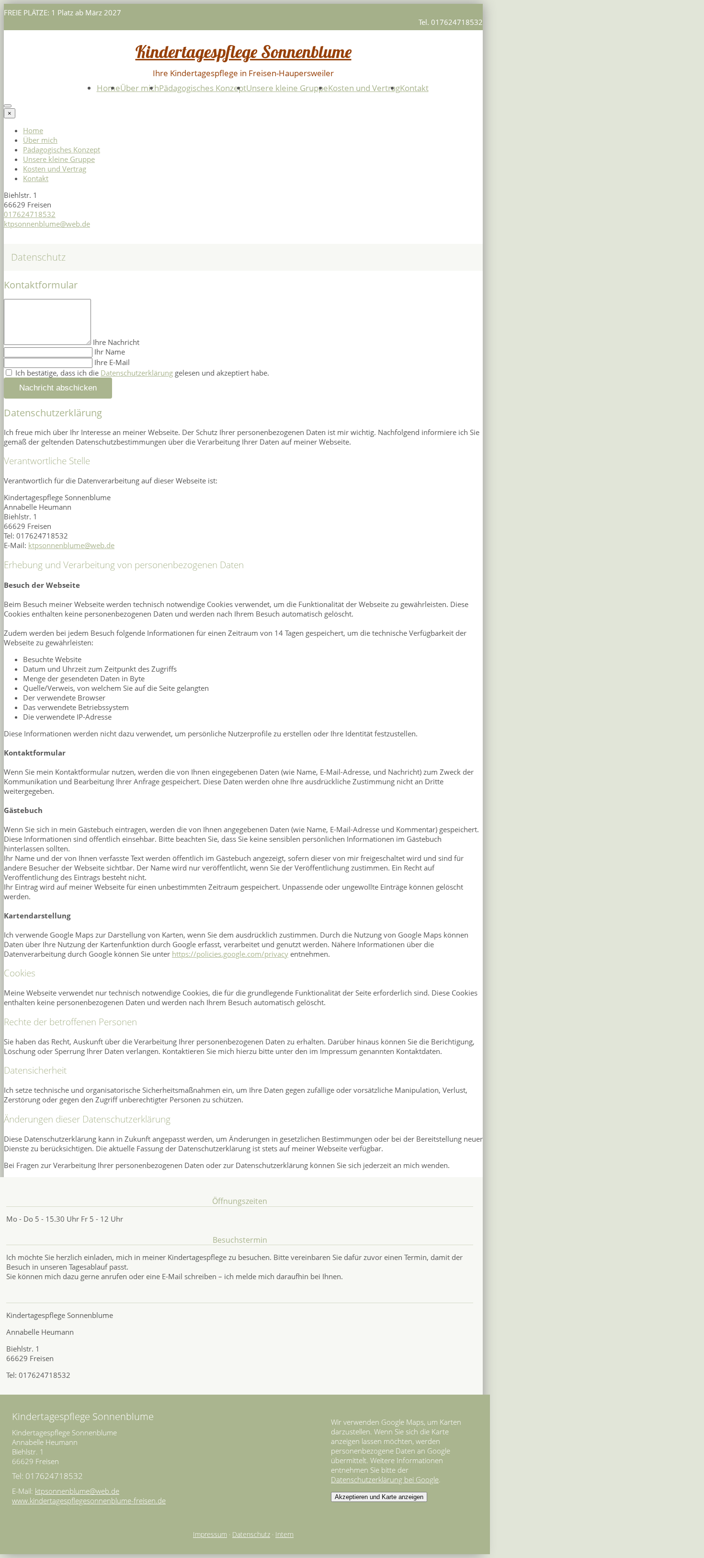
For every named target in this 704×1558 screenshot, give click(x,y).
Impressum (210, 1534)
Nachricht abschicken (58, 387)
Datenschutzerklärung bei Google (385, 1479)
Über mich (139, 87)
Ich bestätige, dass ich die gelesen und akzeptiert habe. (141, 373)
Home (108, 87)
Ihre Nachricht (116, 342)
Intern (284, 1534)
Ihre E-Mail (112, 362)
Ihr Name (109, 351)
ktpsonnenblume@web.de (47, 224)
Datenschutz (251, 1534)
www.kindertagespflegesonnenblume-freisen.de (89, 1500)
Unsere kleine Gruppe (287, 87)
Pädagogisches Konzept (202, 87)
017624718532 (30, 214)
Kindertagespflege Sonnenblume (244, 51)
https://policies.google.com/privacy (230, 954)
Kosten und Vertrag (364, 87)
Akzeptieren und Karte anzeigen (379, 1497)
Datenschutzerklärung (137, 373)
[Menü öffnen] (7, 105)
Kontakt (414, 87)
